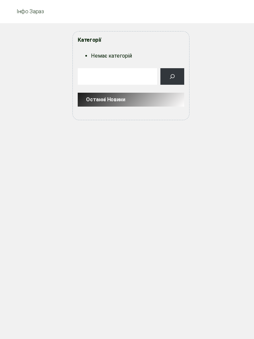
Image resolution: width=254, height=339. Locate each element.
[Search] (172, 76)
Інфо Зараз (30, 11)
